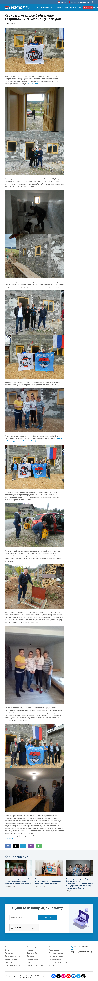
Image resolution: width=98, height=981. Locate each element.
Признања (9, 953)
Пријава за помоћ (56, 947)
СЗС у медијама (11, 959)
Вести (35, 7)
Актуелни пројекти (56, 953)
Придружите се (55, 959)
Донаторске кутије (12, 956)
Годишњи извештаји (35, 965)
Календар (31, 950)
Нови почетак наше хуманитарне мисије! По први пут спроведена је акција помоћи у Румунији (48, 881)
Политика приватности (58, 962)
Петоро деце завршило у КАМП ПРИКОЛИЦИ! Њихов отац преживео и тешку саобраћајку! (18, 881)
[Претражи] (92, 2)
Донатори (31, 956)
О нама (7, 950)
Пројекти (57, 7)
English (73, 2)
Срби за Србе (45, 7)
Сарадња (8, 962)
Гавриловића (32, 84)
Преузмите (9, 838)
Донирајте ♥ (10, 947)
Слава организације (12, 965)
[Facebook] (8, 846)
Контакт (52, 965)
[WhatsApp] (39, 846)
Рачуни (30, 962)
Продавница (32, 947)
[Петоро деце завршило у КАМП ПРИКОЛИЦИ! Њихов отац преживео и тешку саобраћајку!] (18, 868)
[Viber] (31, 846)
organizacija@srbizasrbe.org (81, 952)
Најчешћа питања (56, 956)
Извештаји (69, 7)
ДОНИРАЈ (89, 7)
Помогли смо (54, 950)
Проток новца (32, 959)
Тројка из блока (33, 953)
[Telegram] (23, 846)
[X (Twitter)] (16, 846)
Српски (63, 2)
